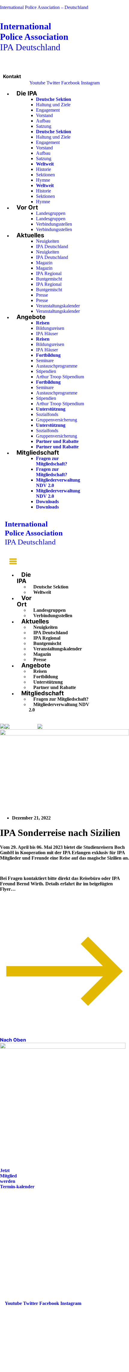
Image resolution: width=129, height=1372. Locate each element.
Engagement (48, 110)
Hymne (43, 180)
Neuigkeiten (47, 241)
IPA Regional (49, 273)
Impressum (16, 1236)
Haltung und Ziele (53, 104)
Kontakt (12, 76)
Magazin (44, 262)
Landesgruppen (50, 213)
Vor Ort (27, 207)
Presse (42, 295)
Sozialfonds (47, 414)
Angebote (31, 317)
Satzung (43, 126)
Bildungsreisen (50, 328)
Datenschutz (17, 1244)
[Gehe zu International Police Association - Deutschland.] (2, 726)
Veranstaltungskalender (58, 305)
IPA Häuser (47, 333)
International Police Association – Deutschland (44, 7)
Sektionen (45, 174)
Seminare (45, 360)
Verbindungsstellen (54, 224)
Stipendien (46, 371)
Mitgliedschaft (37, 452)
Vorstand (44, 115)
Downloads (47, 501)
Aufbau (43, 120)
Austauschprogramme (56, 365)
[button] (11, 562)
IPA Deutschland (34, 36)
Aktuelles (30, 235)
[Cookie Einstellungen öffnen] (45, 1369)
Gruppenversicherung (56, 419)
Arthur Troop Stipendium (60, 376)
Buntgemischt (49, 278)
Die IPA (26, 93)
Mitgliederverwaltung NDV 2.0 (59, 707)
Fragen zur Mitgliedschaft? (51, 461)
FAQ (10, 1228)
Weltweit (42, 592)
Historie (43, 169)
